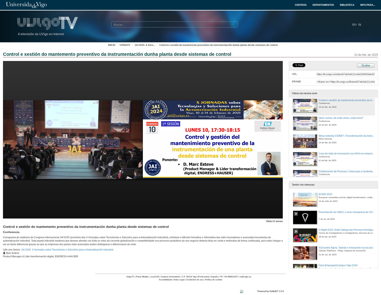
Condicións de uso (194, 280)
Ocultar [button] (366, 65)
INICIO (111, 45)
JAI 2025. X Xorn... (145, 45)
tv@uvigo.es (245, 277)
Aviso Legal (179, 280)
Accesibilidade (165, 280)
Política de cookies (213, 280)
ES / (354, 24)
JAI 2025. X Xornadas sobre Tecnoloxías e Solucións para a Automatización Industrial (67, 249)
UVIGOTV (125, 45)
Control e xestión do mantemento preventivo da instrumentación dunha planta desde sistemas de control (218, 45)
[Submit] (232, 24)
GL (360, 24)
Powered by (270, 291)
